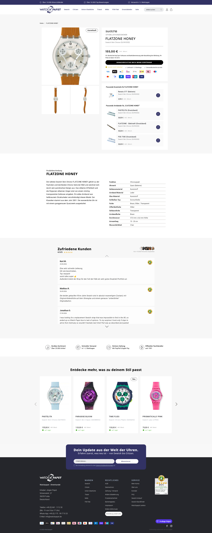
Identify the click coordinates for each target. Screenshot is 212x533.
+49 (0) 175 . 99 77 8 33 (58, 513)
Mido (86, 498)
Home (42, 23)
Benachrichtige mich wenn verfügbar (134, 62)
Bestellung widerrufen (113, 514)
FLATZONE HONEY (52, 23)
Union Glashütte (90, 491)
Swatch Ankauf (137, 498)
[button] (66, 9)
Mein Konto (135, 483)
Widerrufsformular (111, 509)
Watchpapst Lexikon (139, 505)
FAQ (133, 494)
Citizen (87, 487)
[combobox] (154, 10)
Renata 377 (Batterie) (126, 92)
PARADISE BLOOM (84, 416)
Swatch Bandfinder (138, 502)
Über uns (135, 487)
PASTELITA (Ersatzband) (128, 110)
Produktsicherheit (111, 498)
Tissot (87, 494)
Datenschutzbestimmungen (104, 465)
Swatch (87, 483)
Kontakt (134, 491)
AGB (106, 483)
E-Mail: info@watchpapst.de (51, 517)
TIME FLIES (114, 416)
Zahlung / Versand (111, 491)
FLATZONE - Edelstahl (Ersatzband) (132, 124)
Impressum (109, 505)
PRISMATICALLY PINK (152, 416)
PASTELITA (47, 416)
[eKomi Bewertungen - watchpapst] (161, 485)
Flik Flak (87, 502)
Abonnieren (126, 461)
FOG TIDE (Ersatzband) (127, 137)
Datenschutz (109, 487)
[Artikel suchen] (161, 9)
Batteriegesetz (110, 502)
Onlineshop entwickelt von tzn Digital (160, 529)
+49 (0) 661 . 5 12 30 (54, 507)
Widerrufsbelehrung (112, 494)
